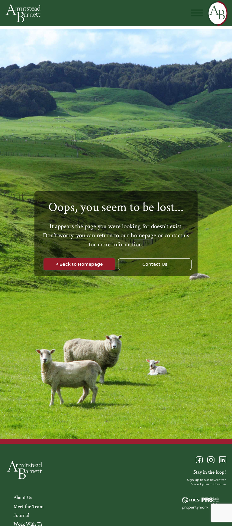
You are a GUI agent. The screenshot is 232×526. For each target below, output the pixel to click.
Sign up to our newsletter (206, 480)
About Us (23, 497)
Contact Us (154, 264)
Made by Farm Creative (208, 484)
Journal (21, 515)
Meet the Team (29, 506)
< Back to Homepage (79, 264)
